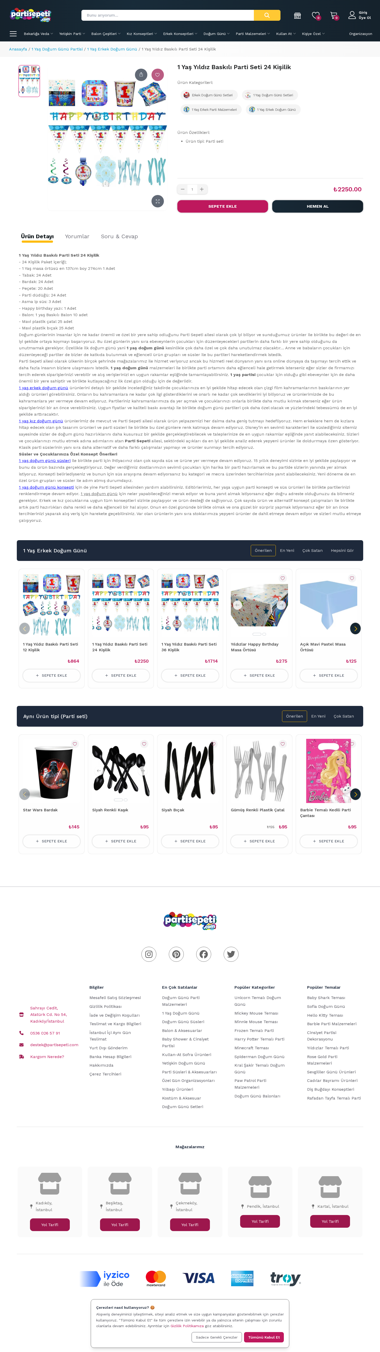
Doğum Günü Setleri (182, 1106)
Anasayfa (18, 49)
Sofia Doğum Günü (326, 1006)
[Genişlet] (157, 201)
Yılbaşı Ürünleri (177, 1089)
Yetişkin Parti (70, 34)
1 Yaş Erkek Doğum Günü (112, 49)
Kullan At (284, 34)
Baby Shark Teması (326, 997)
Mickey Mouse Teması (256, 1013)
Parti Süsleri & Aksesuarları (189, 1071)
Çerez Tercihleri (105, 1074)
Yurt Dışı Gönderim (108, 1047)
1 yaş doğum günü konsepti (46, 487)
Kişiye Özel (311, 34)
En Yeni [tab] (287, 550)
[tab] (37, 236)
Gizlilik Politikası (105, 1006)
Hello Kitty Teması (325, 1015)
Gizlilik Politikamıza (187, 1326)
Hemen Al (318, 206)
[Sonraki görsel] (281, 605)
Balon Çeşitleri (104, 34)
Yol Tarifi (49, 1224)
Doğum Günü (214, 34)
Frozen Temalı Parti (254, 1030)
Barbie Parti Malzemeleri (331, 1023)
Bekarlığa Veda (36, 34)
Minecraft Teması (251, 1047)
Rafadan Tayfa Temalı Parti (334, 1098)
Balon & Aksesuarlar (182, 1030)
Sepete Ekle (222, 206)
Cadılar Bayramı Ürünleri (332, 1080)
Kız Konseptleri (140, 34)
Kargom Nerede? (47, 1056)
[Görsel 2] (264, 634)
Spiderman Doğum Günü (259, 1056)
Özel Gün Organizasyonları (188, 1080)
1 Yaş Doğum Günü (181, 1013)
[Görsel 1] (257, 634)
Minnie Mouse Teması (256, 1021)
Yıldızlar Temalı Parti (328, 1047)
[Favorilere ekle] (157, 75)
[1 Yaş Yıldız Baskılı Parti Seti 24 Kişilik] (29, 81)
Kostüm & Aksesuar (181, 1098)
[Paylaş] (141, 75)
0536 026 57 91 (45, 1033)
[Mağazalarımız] (298, 15)
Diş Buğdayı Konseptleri (330, 1089)
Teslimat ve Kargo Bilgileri (115, 1023)
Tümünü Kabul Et (264, 1337)
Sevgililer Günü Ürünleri (331, 1071)
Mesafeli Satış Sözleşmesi (115, 997)
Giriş (363, 12)
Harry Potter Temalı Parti (259, 1039)
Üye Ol (365, 18)
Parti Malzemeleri (251, 34)
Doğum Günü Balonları (257, 1096)
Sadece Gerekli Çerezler (217, 1337)
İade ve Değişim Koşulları (114, 1015)
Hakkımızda (101, 1065)
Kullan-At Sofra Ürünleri (186, 1054)
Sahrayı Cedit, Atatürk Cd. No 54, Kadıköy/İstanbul (48, 1015)
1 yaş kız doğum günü (41, 420)
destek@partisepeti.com (54, 1044)
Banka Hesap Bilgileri (110, 1056)
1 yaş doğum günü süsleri (45, 460)
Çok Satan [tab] (312, 550)
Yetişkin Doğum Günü (183, 1063)
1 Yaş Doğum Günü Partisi (57, 49)
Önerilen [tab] (263, 550)
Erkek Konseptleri (178, 34)
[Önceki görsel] (237, 605)
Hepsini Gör (342, 550)
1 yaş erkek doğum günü (43, 387)
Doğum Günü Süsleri (183, 1021)
